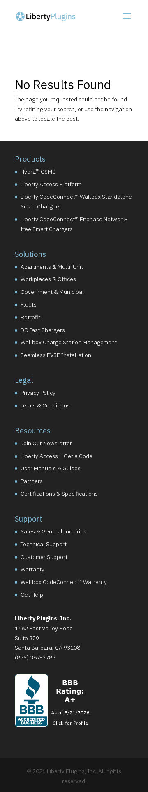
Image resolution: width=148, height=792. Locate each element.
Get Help (32, 594)
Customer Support (44, 557)
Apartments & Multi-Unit (52, 266)
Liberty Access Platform (51, 184)
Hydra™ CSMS (38, 171)
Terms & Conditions (45, 405)
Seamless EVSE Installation (56, 355)
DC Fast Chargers (43, 330)
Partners (32, 481)
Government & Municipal (52, 291)
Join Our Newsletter (46, 443)
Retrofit (30, 317)
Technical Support (44, 544)
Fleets (29, 304)
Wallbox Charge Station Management (69, 342)
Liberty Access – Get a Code (56, 456)
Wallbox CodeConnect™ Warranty (64, 582)
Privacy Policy (38, 392)
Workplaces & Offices (48, 279)
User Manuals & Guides (51, 468)
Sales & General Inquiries (53, 531)
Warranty (32, 569)
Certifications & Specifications (59, 493)
